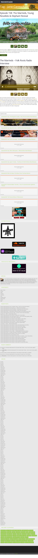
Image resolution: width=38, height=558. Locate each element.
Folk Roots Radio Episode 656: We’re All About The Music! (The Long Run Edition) (12, 322)
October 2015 (2, 475)
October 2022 (2, 372)
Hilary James (4, 355)
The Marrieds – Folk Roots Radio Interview (16, 62)
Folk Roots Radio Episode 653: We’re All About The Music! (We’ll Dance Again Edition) (13, 327)
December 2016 (2, 458)
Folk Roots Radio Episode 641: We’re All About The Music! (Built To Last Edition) (19, 352)
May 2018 (1, 437)
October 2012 (2, 517)
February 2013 (2, 513)
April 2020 (1, 409)
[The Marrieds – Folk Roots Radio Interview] (19, 78)
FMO (27, 532)
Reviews (1, 299)
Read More (3, 55)
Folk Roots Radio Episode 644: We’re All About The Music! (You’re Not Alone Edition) (13, 339)
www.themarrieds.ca (17, 104)
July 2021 (1, 391)
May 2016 (1, 467)
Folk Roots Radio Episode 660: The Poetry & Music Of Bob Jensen (10, 317)
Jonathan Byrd (9, 535)
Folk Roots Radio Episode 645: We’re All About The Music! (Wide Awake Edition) (12, 338)
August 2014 (2, 492)
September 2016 (2, 462)
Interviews (2, 293)
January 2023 (2, 369)
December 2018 (2, 429)
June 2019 (1, 421)
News (1, 296)
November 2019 (2, 415)
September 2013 (2, 506)
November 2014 (2, 489)
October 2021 (2, 387)
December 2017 (2, 443)
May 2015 (1, 481)
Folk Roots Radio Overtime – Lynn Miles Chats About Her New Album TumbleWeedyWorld (14, 332)
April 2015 (1, 483)
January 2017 (2, 457)
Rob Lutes (26, 537)
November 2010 (2, 523)
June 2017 (1, 451)
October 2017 (2, 446)
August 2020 (2, 404)
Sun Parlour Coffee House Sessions (21, 540)
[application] (19, 86)
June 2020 (1, 407)
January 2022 (2, 383)
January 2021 (2, 398)
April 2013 (1, 512)
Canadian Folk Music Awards (16, 530)
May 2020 (1, 408)
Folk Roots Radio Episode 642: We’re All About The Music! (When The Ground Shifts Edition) (14, 342)
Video (1, 301)
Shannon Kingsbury (20, 100)
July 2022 (1, 376)
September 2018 (2, 432)
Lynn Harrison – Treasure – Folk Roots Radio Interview (8, 323)
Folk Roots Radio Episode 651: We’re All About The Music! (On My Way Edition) (12, 329)
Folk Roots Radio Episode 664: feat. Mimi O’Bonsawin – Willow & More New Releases (13, 310)
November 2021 (2, 386)
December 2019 (2, 414)
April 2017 (1, 453)
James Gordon (24, 533)
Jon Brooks (14, 535)
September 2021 (2, 388)
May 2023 (1, 364)
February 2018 (2, 441)
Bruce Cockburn (9, 530)
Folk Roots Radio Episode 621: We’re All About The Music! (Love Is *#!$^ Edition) (18, 354)
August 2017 (2, 448)
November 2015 (2, 474)
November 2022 (2, 371)
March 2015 (2, 484)
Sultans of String (7, 540)
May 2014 (1, 496)
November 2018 (2, 430)
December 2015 (2, 473)
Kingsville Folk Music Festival (21, 535)
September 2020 (2, 403)
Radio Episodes (2, 298)
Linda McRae (29, 535)
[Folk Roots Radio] (7, 2)
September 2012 (2, 518)
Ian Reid (3, 101)
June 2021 (1, 392)
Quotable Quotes (3, 297)
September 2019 (2, 418)
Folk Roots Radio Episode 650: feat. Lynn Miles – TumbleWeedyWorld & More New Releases (14, 331)
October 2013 (2, 505)
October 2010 (2, 524)
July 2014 (1, 494)
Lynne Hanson (34, 535)
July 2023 (1, 361)
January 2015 (2, 486)
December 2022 (2, 370)
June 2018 (1, 436)
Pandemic (22, 537)
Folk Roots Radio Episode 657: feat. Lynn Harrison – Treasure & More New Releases (13, 321)
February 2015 (2, 485)
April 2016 (1, 468)
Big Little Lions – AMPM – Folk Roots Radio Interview (8, 313)
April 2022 (1, 380)
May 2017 (1, 452)
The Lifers (2, 542)
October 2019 (2, 416)
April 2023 (1, 365)
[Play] (2, 86)
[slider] (35, 86)
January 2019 (2, 427)
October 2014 (2, 490)
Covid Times (18, 532)
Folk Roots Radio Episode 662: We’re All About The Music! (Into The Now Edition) (12, 315)
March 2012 (2, 521)
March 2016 (2, 469)
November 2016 (2, 459)
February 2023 (2, 367)
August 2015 (2, 478)
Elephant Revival (7, 51)
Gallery (1, 292)
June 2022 (1, 377)
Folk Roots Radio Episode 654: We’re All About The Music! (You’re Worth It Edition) (12, 326)
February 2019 (2, 426)
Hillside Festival (9, 533)
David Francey (23, 532)
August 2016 (2, 463)
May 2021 (1, 393)
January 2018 (2, 442)
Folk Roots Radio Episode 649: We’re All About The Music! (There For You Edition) (12, 333)
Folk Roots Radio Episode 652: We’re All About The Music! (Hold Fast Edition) (11, 328)
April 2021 (1, 394)
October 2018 (2, 431)
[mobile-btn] (37, 1)
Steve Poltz (2, 540)
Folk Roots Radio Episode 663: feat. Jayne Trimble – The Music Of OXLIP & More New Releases (14, 312)
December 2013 (2, 502)
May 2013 (1, 511)
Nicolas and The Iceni (16, 537)
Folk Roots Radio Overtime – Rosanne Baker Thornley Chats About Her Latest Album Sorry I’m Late (15, 311)
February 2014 (2, 500)
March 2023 (2, 366)
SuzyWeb (16, 553)
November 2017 (2, 445)
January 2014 (2, 501)
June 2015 (1, 480)
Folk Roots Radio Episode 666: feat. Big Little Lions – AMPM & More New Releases (12, 307)
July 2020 (1, 405)
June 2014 (1, 495)
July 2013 (1, 508)
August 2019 (2, 419)
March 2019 (2, 425)
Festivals (1, 291)
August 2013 (2, 507)
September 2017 (2, 447)
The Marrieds (31, 49)
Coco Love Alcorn (3, 532)
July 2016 (1, 464)
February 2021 (2, 397)
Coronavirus (9, 532)
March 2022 (2, 381)
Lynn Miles (2, 537)
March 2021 (2, 396)
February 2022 (2, 382)
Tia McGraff (22, 542)
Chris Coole (31, 530)
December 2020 (2, 399)
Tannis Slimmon (30, 540)
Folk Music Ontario (32, 532)
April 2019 (1, 424)
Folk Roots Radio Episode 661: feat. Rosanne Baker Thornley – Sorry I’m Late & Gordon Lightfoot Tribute (16, 316)
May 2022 (1, 378)
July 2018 (1, 435)
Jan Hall (28, 533)
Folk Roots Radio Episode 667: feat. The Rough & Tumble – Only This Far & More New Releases (14, 306)
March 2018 (2, 440)
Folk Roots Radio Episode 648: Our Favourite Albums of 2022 (9, 334)
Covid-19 (13, 532)
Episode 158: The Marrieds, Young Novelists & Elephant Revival (17, 14)
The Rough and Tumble (8, 542)
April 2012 (1, 519)
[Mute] (33, 86)
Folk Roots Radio (3, 533)
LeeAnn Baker (4, 350)
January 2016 (2, 472)
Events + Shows (2, 290)
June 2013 (1, 510)
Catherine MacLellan (25, 530)
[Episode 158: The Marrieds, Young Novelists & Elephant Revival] (19, 30)
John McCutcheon (3, 535)
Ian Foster (14, 533)
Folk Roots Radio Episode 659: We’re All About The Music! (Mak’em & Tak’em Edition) (13, 318)
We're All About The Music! (29, 542)
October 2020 (2, 402)
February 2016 (2, 470)
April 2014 (1, 497)
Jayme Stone (33, 533)
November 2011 (2, 522)
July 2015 (1, 479)
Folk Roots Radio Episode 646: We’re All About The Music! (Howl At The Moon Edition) (13, 337)
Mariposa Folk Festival (8, 537)
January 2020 (2, 413)
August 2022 (2, 375)
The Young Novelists (16, 542)
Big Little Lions (3, 530)
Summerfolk (13, 540)
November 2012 (2, 516)
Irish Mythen (19, 533)
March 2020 (2, 410)
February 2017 (2, 456)
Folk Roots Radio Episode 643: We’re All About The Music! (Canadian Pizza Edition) (12, 340)
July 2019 (1, 420)
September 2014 (2, 491)
